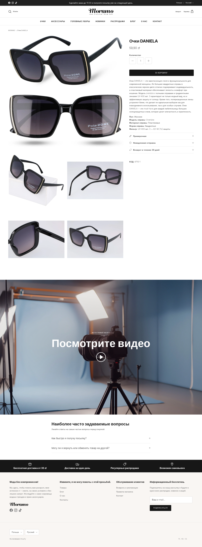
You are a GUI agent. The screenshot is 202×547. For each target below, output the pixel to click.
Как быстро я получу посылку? (69, 438)
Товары (63, 487)
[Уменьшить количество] (132, 60)
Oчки (43, 21)
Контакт (157, 21)
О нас (144, 21)
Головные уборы (80, 21)
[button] (101, 357)
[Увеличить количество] (148, 60)
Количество (135, 55)
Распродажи (118, 21)
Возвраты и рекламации (127, 487)
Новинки (100, 21)
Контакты (64, 500)
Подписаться (160, 508)
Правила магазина (124, 491)
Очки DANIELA (22, 30)
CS (186, 539)
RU (183, 539)
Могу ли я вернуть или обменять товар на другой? (81, 447)
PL (179, 539)
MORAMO (11, 30)
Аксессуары (58, 21)
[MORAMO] (101, 12)
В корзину (161, 73)
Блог (133, 21)
